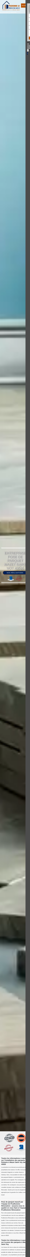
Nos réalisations (15, 573)
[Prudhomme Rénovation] (11, 5)
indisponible (5, 12)
